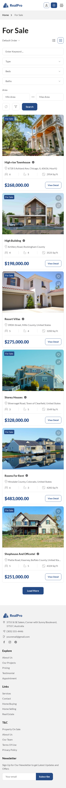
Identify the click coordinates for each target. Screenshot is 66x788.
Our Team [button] (7, 739)
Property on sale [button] (11, 729)
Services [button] (6, 693)
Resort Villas (12, 319)
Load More (33, 590)
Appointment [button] (9, 678)
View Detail (53, 185)
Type (8, 61)
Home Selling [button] (9, 708)
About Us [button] (7, 657)
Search (29, 106)
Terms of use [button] (9, 744)
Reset (6, 106)
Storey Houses (14, 397)
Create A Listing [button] (54, 5)
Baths (9, 81)
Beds (8, 71)
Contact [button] (6, 698)
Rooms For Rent (14, 475)
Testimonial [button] (8, 673)
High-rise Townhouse (17, 162)
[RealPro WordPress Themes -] (14, 5)
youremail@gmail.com (18, 636)
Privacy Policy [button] (9, 749)
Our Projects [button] (9, 662)
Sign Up (46, 5)
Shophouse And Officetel (20, 554)
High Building (13, 240)
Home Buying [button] (9, 703)
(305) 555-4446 (14, 631)
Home (5, 14)
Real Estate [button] (8, 714)
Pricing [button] (6, 667)
